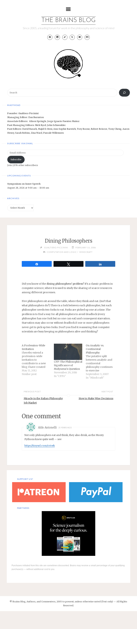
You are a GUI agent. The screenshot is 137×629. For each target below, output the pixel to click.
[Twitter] (72, 37)
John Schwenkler (56, 125)
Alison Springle (37, 121)
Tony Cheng (114, 129)
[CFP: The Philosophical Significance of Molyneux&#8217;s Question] (68, 352)
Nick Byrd (40, 125)
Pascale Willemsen (53, 132)
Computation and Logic (62, 252)
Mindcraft (85, 252)
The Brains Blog (68, 20)
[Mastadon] (64, 37)
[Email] (87, 37)
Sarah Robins (22, 132)
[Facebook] (49, 37)
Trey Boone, (84, 129)
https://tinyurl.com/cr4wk (39, 445)
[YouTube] (79, 37)
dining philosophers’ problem (65, 283)
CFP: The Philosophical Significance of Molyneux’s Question (68, 365)
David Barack (29, 129)
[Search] (124, 93)
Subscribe (16, 159)
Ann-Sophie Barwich (64, 129)
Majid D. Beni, (45, 129)
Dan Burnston (36, 117)
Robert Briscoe (99, 129)
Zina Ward (36, 132)
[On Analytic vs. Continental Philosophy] (102, 361)
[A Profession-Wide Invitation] (38, 360)
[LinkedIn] (57, 37)
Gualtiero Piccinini (28, 113)
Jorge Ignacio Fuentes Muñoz (63, 121)
